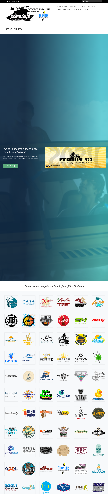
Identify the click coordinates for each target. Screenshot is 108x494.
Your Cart (17, 1)
